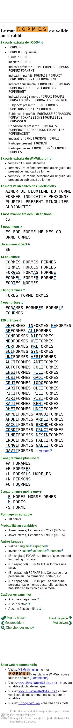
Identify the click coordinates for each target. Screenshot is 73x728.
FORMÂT (14, 117)
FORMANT (41, 143)
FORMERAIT (17, 130)
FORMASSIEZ (52, 117)
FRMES (48, 262)
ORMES (24, 237)
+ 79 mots (42, 451)
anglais (24, 546)
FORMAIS (41, 75)
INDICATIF (34, 196)
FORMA (13, 100)
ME (40, 231)
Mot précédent (14, 622)
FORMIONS (16, 79)
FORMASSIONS (31, 117)
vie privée (30, 714)
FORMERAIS (48, 126)
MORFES (42, 473)
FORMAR (34, 564)
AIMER (11, 191)
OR (58, 231)
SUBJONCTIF (18, 206)
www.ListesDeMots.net (37, 691)
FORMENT (27, 71)
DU (53, 191)
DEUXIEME (38, 191)
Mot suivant (61, 622)
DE (23, 191)
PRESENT (34, 201)
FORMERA (15, 88)
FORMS (30, 272)
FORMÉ (37, 148)
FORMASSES (62, 114)
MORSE (34, 496)
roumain (55, 551)
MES (50, 231)
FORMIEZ (31, 79)
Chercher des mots (18, 627)
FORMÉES (15, 152)
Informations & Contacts (22, 721)
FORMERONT (17, 91)
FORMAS (59, 96)
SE (8, 249)
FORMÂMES (26, 100)
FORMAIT (55, 75)
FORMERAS (62, 84)
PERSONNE (58, 196)
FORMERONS (31, 88)
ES (8, 231)
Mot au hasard (16, 617)
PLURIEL (14, 201)
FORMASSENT (18, 121)
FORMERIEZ (55, 130)
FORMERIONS (36, 130)
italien (26, 551)
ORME (10, 237)
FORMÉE (61, 148)
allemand (39, 551)
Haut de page (59, 618)
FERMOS (22, 479)
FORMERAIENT (19, 133)
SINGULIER (57, 201)
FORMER (14, 52)
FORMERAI (46, 84)
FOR (17, 231)
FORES (30, 267)
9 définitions (39, 678)
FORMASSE (45, 114)
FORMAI (46, 96)
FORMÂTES (43, 100)
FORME (13, 47)
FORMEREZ (49, 88)
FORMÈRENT (60, 100)
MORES (19, 496)
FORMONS (62, 67)
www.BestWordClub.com (37, 683)
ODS (34, 42)
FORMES (25, 57)
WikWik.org (38, 158)
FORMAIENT (48, 79)
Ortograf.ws (29, 703)
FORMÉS (48, 148)
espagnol (39, 546)
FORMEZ (14, 71)
